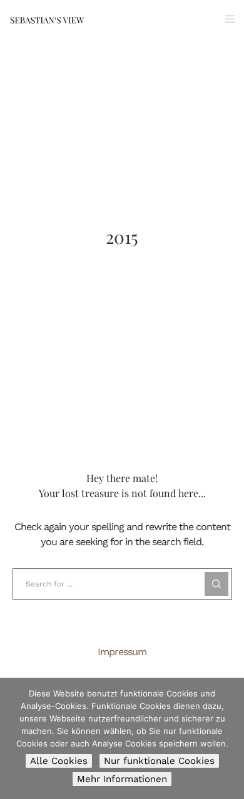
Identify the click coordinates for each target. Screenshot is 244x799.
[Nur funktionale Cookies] (228, 738)
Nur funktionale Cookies (159, 760)
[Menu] (226, 19)
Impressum (122, 652)
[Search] (216, 584)
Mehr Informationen (122, 779)
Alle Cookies (59, 760)
